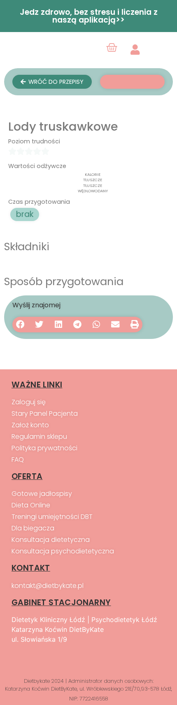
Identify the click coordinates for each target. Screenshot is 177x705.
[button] (20, 324)
